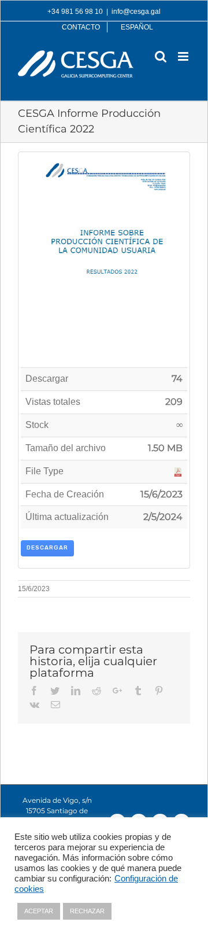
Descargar (47, 547)
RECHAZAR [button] (87, 911)
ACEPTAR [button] (38, 911)
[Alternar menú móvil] (184, 56)
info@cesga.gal (136, 12)
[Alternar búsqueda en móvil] (160, 56)
